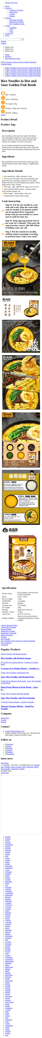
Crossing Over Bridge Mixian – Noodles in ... (20, 668)
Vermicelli (4, 645)
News (11, 32)
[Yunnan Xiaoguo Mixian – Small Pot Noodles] (17, 702)
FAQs (7, 35)
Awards (12, 14)
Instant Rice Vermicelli (8, 633)
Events (7, 26)
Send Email (5, 773)
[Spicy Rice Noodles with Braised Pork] (15, 673)
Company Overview (16, 10)
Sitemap (37, 765)
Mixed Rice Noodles (16, 22)
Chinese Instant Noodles (9, 625)
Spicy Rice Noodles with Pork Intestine (18, 698)
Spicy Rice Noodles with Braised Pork (17, 677)
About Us (8, 8)
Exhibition (13, 28)
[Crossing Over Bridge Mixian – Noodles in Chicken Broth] (21, 664)
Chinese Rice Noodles (8, 627)
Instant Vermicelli (7, 635)
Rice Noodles (5, 639)
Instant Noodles (6, 629)
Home (7, 6)
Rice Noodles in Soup (16, 24)
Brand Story (13, 12)
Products (8, 18)
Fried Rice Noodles (16, 20)
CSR (11, 30)
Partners (12, 16)
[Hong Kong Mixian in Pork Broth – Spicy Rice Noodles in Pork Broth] (21, 683)
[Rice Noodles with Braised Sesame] (13, 654)
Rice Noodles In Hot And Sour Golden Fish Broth (18, 641)
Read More (5, 763)
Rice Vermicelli (6, 643)
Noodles (4, 637)
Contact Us (9, 33)
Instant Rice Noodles (8, 631)
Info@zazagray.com (14, 731)
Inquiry (3, 115)
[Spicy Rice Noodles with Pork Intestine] (15, 694)
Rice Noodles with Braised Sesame (16, 658)
